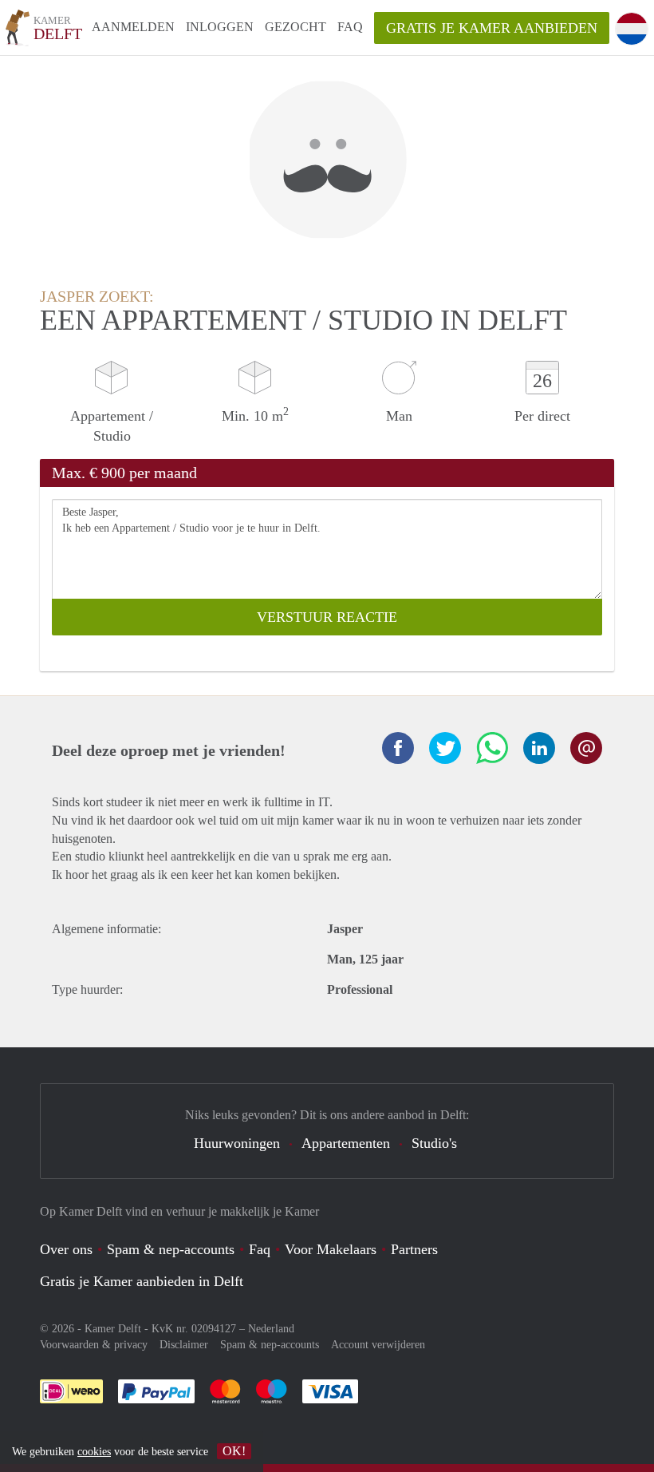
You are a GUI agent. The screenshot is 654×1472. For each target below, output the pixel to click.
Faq (259, 1249)
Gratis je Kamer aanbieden (491, 28)
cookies (94, 1452)
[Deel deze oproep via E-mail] (586, 748)
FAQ (350, 27)
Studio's (434, 1143)
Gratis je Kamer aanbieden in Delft (141, 1281)
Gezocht (295, 27)
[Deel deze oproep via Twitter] (445, 748)
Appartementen (345, 1143)
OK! (234, 1451)
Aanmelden (133, 27)
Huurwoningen (237, 1143)
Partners (414, 1249)
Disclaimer (184, 1345)
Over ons (66, 1249)
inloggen (220, 27)
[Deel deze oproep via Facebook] (398, 748)
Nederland (271, 1329)
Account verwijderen (378, 1345)
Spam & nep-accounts (170, 1249)
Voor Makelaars (330, 1249)
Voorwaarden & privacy (94, 1345)
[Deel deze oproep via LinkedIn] (539, 748)
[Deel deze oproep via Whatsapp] (492, 748)
